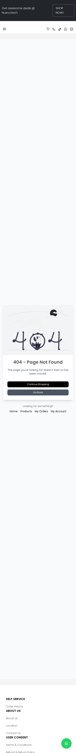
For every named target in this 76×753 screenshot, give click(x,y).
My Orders (41, 411)
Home (14, 411)
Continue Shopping (38, 384)
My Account (58, 411)
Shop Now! (59, 10)
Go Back (38, 392)
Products (26, 411)
